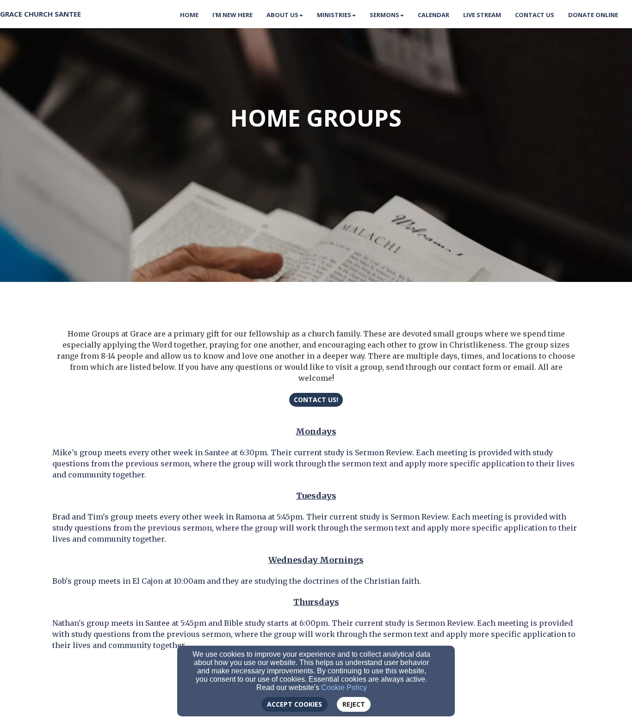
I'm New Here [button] (232, 15)
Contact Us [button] (534, 15)
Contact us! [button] (316, 399)
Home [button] (189, 15)
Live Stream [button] (482, 15)
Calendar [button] (433, 15)
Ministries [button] (334, 15)
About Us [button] (282, 15)
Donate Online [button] (593, 15)
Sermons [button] (384, 15)
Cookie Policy (344, 687)
